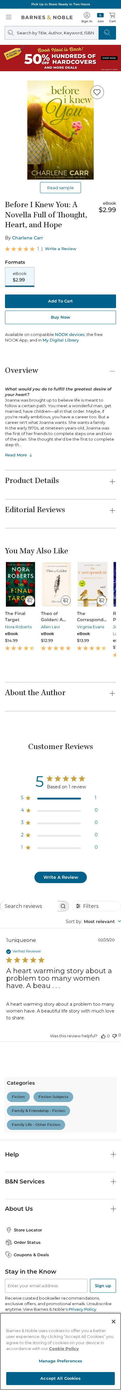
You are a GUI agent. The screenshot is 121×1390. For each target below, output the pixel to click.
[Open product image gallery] (60, 130)
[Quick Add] (29, 600)
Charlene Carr (27, 238)
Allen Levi (50, 626)
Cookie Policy (64, 1348)
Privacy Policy (82, 1309)
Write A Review (60, 877)
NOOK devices (70, 334)
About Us (19, 1208)
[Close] (113, 1321)
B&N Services (25, 1181)
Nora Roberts (18, 626)
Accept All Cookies (60, 1378)
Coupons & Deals (31, 1254)
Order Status (27, 1242)
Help (12, 1154)
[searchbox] (28, 906)
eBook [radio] (20, 277)
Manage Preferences (60, 1360)
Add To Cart (60, 300)
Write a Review (60, 248)
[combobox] (93, 921)
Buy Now (60, 317)
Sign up (103, 1285)
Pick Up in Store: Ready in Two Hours (60, 4)
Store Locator (28, 1229)
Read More (16, 454)
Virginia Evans (90, 626)
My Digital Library (61, 340)
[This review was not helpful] (114, 1035)
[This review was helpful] (103, 1035)
